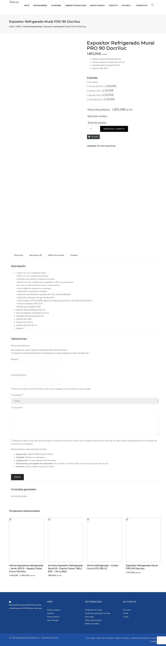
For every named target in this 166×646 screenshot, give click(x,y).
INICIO (27, 5)
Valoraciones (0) (35, 255)
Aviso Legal (90, 638)
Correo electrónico (19, 375)
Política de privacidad (93, 620)
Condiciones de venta (93, 610)
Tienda (125, 617)
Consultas (74, 255)
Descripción (18, 255)
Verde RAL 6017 (102, 99)
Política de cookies (92, 623)
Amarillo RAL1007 (102, 86)
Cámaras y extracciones (75, 5)
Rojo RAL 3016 (101, 95)
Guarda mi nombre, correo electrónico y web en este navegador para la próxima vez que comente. (52, 389)
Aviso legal (89, 617)
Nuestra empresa (53, 610)
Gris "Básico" (93, 82)
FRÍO (18, 26)
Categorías (56, 5)
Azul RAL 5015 (101, 90)
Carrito (125, 613)
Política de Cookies (122, 638)
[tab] (18, 255)
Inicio (11, 26)
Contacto (50, 613)
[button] (152, 5)
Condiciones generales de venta (97, 613)
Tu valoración (17, 407)
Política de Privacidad (105, 638)
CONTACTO (113, 5)
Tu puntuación (17, 395)
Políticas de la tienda (56, 255)
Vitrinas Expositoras (32, 26)
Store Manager (53, 620)
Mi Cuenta (126, 5)
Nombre (15, 359)
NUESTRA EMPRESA (40, 5)
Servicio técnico (97, 5)
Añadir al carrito (114, 129)
